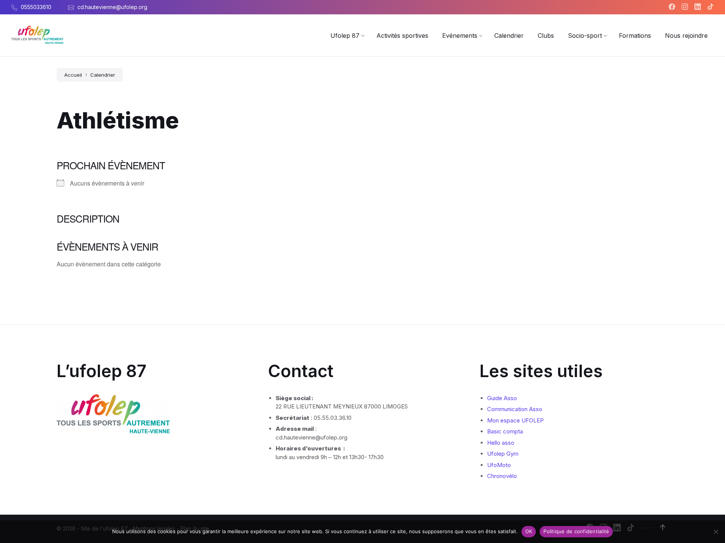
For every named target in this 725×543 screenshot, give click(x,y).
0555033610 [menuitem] (36, 7)
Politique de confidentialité (576, 531)
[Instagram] (686, 7)
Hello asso (500, 442)
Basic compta (505, 431)
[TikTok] (710, 7)
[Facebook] (673, 7)
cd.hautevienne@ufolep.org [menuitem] (112, 7)
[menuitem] (344, 35)
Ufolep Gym (502, 453)
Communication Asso (514, 409)
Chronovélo (502, 476)
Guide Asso (502, 398)
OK (528, 531)
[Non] (715, 531)
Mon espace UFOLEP (515, 420)
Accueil (73, 75)
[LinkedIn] (698, 7)
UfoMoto (499, 465)
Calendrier (102, 75)
